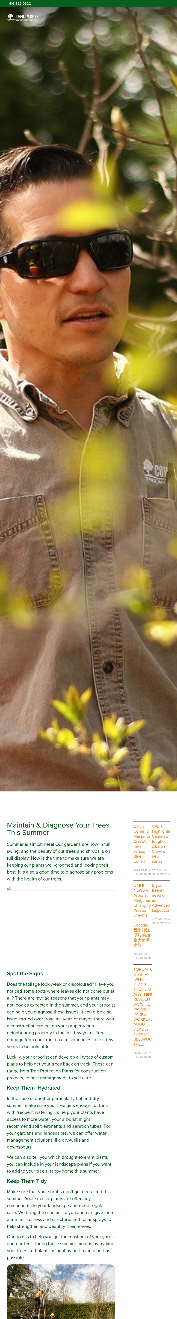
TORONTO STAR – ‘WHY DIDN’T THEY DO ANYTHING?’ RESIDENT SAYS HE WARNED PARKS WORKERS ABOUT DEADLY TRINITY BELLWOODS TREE (145, 1007)
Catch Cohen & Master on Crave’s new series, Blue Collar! (142, 844)
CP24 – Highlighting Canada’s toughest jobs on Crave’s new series (163, 844)
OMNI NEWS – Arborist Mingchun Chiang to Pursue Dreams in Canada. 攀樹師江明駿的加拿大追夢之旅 (142, 915)
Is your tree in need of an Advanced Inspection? (162, 898)
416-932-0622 (20, 3)
